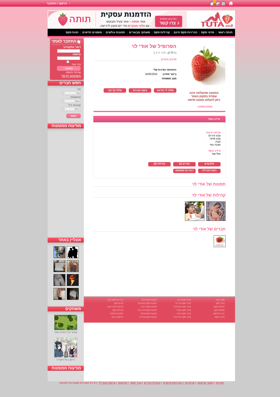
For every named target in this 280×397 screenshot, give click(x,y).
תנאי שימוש (205, 382)
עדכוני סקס (220, 317)
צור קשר (135, 382)
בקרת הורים (152, 382)
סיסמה (77, 54)
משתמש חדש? (71, 76)
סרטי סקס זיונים (184, 313)
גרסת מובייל (107, 382)
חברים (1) (184, 163)
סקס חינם (220, 300)
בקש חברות (140, 90)
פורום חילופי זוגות (115, 307)
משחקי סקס (219, 310)
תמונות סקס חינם (149, 300)
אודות (220, 382)
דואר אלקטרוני (72, 47)
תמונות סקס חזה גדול (147, 310)
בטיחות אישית (172, 382)
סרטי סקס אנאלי (183, 310)
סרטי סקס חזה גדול (182, 317)
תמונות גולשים (116, 313)
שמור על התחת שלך (65, 332)
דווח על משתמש (184, 170)
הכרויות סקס (219, 313)
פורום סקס (118, 303)
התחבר (69, 68)
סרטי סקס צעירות (183, 303)
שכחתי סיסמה (73, 72)
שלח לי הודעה (165, 90)
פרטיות (189, 382)
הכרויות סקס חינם (115, 300)
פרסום (122, 382)
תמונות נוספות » (205, 106)
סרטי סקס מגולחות (182, 307)
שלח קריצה (115, 90)
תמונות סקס (219, 307)
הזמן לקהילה (209, 170)
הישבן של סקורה (66, 359)
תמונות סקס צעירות (148, 317)
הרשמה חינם (117, 317)
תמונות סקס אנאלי (148, 313)
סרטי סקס (220, 303)
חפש (73, 115)
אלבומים (209, 163)
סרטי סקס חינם (184, 300)
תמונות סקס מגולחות (147, 303)
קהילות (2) (159, 163)
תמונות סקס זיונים (149, 307)
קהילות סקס (118, 310)
